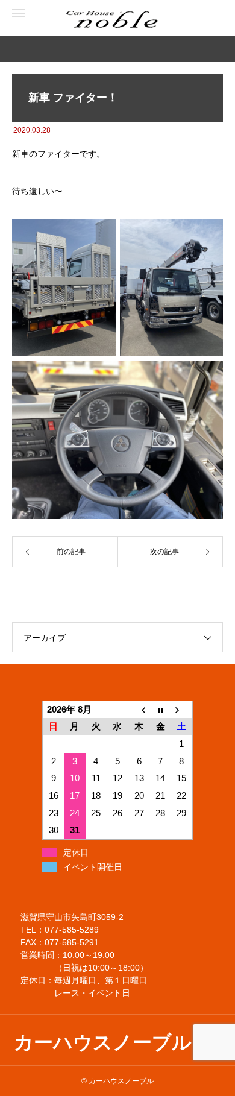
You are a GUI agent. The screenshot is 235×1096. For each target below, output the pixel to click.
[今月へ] (160, 709)
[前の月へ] (139, 709)
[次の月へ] (182, 709)
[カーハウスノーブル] (60, 18)
